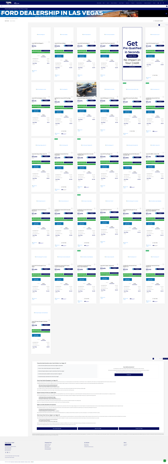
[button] (49, 42)
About (125, 442)
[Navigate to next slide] (167, 13)
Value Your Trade (98, 428)
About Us (125, 445)
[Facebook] (6, 452)
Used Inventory (86, 445)
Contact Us (129, 374)
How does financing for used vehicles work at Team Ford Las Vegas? (48, 376)
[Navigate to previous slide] (0, 13)
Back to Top (165, 358)
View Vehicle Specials (57, 428)
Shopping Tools (48, 442)
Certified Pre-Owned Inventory (88, 446)
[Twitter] (9, 452)
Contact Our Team (139, 428)
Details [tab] (38, 55)
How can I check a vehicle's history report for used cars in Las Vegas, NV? (49, 368)
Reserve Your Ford (47, 445)
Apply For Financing (48, 444)
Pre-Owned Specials (48, 449)
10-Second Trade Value (46, 50)
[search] (163, 3)
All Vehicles (86, 442)
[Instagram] (7, 452)
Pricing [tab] (43, 55)
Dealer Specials (47, 446)
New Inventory (86, 444)
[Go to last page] (167, 25)
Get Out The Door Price (41, 52)
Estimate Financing (59, 56)
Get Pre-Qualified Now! (132, 66)
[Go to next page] (165, 25)
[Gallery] (84, 13)
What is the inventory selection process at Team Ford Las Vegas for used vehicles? (50, 365)
